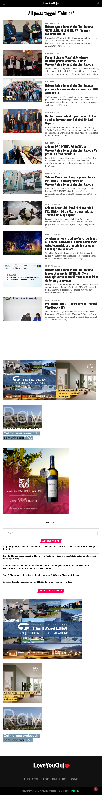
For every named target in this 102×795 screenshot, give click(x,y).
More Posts (51, 523)
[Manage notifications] (96, 789)
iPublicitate (75, 791)
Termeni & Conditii (59, 779)
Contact (74, 779)
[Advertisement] (51, 339)
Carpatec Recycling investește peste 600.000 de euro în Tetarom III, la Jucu (37, 582)
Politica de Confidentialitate (36, 779)
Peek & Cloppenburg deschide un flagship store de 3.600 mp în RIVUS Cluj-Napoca (41, 575)
